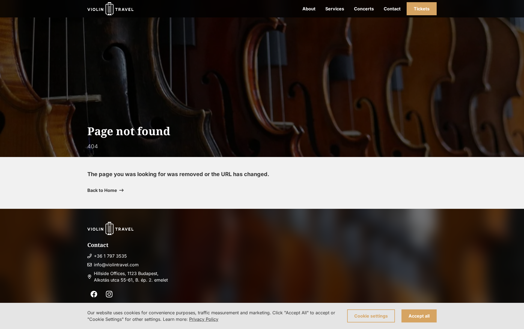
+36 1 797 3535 (110, 256)
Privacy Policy (203, 319)
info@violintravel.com (116, 264)
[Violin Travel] (110, 8)
